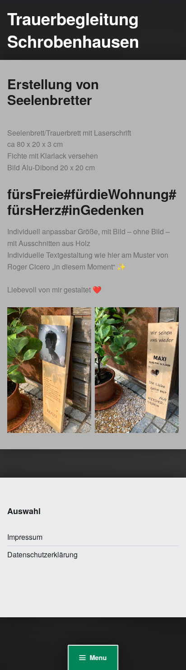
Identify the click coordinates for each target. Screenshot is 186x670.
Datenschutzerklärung (42, 554)
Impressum (24, 537)
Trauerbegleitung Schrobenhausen (73, 30)
